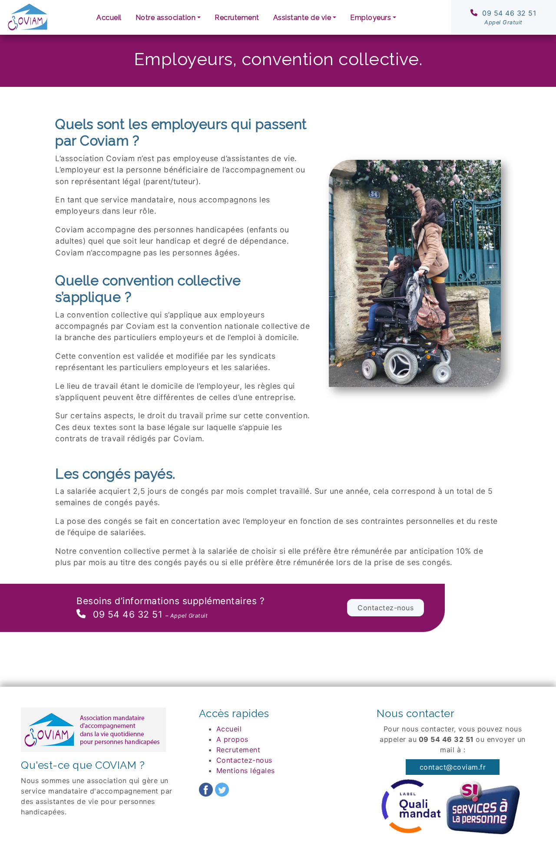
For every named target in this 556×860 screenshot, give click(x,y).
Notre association (166, 17)
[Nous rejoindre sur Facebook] (206, 788)
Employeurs (370, 17)
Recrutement (237, 17)
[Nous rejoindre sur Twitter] (222, 788)
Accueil (109, 17)
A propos (232, 739)
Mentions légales (245, 770)
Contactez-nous (385, 607)
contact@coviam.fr (453, 767)
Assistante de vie (302, 17)
